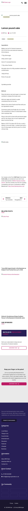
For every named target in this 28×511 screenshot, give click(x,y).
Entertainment (5, 438)
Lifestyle (3, 446)
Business (3, 449)
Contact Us (4, 464)
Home (3, 39)
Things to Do (4, 433)
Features (3, 443)
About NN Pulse (5, 459)
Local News (4, 431)
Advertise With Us (6, 461)
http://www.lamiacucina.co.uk (16, 186)
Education (4, 441)
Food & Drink (6, 17)
